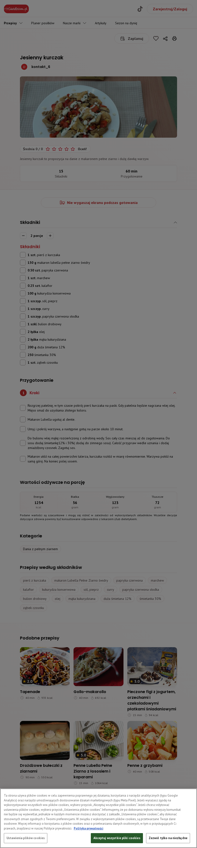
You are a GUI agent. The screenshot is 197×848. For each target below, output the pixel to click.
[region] (98, 818)
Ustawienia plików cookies (25, 838)
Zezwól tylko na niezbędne (168, 838)
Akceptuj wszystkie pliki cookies (116, 838)
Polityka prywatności (88, 828)
